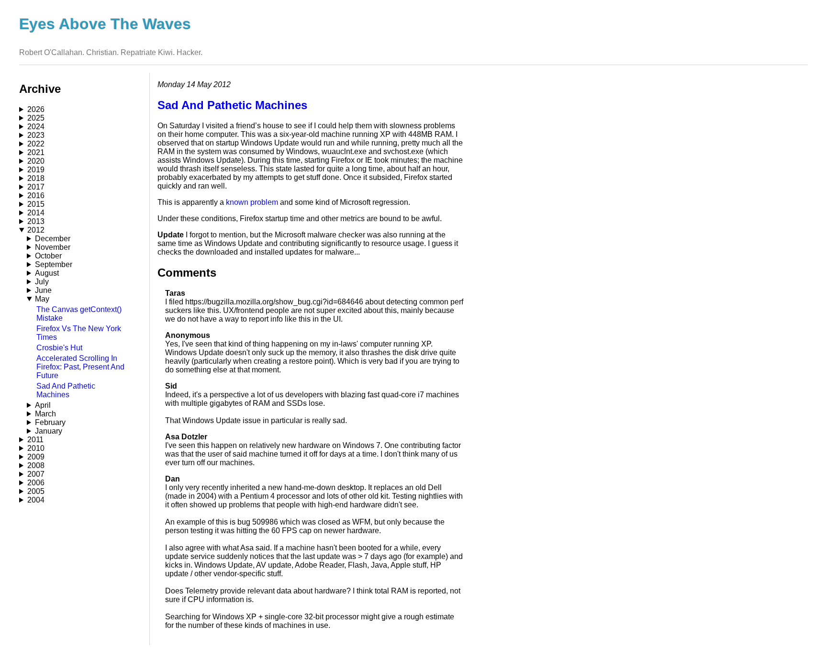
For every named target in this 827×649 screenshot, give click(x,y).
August (47, 273)
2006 (36, 483)
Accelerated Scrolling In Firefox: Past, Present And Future (80, 367)
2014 (36, 213)
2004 (36, 500)
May (42, 299)
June (43, 290)
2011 (35, 440)
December (52, 239)
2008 (36, 465)
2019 (36, 170)
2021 (36, 152)
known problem (252, 202)
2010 (36, 448)
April (43, 405)
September (53, 264)
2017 (36, 187)
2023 (36, 135)
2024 (36, 127)
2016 (36, 195)
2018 (36, 178)
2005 (36, 491)
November (52, 247)
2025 (36, 118)
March (45, 414)
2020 (36, 161)
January (48, 431)
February (50, 422)
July (42, 282)
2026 (36, 109)
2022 (36, 144)
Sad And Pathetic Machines (65, 390)
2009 (36, 457)
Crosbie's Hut (59, 348)
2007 (36, 474)
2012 (36, 230)
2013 (36, 221)
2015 (36, 204)
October (48, 256)
